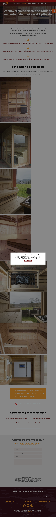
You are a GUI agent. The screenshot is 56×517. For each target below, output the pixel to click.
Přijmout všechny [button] (28, 260)
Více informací (35, 258)
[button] (28, 262)
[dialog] (28, 258)
